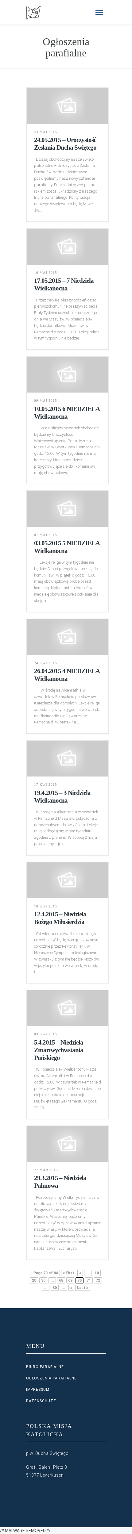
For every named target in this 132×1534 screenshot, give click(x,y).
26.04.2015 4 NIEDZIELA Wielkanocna (66, 674)
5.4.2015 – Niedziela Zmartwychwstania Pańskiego (58, 1050)
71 (89, 1280)
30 (43, 1280)
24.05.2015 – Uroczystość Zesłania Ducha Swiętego (65, 143)
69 (70, 1280)
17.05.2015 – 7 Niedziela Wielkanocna (64, 284)
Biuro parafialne (45, 1367)
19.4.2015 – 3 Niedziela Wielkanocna (62, 796)
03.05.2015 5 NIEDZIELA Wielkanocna (66, 546)
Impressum (37, 1389)
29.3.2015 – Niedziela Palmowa (60, 1181)
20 (34, 1280)
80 (54, 1288)
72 (98, 1280)
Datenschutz (41, 1401)
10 (97, 1273)
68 (61, 1280)
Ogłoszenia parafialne (51, 1378)
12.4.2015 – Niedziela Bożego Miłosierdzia (60, 918)
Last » (82, 1288)
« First (68, 1273)
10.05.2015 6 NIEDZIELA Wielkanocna (66, 412)
